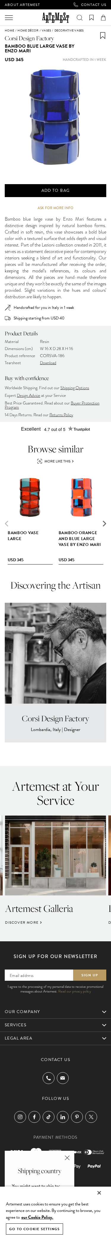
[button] (104, 523)
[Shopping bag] (103, 18)
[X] (91, 1117)
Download (48, 363)
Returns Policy (61, 415)
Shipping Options (74, 388)
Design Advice (28, 395)
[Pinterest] (77, 1117)
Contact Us (93, 4)
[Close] (99, 1193)
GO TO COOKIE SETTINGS (34, 1229)
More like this (57, 461)
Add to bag (55, 190)
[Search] (80, 18)
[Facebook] (34, 1117)
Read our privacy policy (74, 991)
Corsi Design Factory (29, 38)
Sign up (89, 975)
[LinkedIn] (62, 1117)
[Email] (62, 1078)
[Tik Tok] (48, 1117)
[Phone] (48, 1078)
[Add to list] (102, 35)
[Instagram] (20, 1117)
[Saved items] (91, 18)
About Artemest (22, 4)
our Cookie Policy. (37, 1217)
